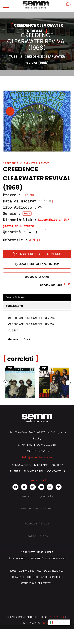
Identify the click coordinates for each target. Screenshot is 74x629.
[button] (59, 622)
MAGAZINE (41, 465)
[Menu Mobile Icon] (5, 5)
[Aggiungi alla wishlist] (29, 379)
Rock (27, 339)
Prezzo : (12, 195)
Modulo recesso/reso (37, 508)
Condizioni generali (37, 496)
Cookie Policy (37, 536)
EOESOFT (46, 623)
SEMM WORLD (21, 465)
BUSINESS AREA (34, 471)
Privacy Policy (37, 523)
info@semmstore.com (37, 457)
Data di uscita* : (22, 201)
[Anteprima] (29, 372)
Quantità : (14, 232)
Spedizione (14, 305)
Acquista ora (37, 277)
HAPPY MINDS (56, 617)
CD (10, 368)
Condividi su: (51, 285)
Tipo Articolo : (19, 207)
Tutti (13, 56)
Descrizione (15, 297)
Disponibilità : (19, 220)
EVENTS (15, 471)
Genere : (12, 214)
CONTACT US (56, 471)
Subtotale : (15, 240)
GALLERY (57, 465)
